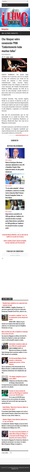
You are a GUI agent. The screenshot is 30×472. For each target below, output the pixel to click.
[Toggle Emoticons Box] (3, 258)
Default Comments (15, 253)
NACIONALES (6, 54)
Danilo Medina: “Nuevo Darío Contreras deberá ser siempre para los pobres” (15, 408)
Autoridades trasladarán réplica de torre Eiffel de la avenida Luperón (18, 345)
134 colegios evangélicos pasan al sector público (17, 378)
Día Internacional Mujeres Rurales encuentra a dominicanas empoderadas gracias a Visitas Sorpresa (17, 361)
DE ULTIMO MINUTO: (10, 33)
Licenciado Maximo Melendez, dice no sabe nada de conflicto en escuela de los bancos (15, 236)
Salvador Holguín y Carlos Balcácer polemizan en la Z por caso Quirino (15, 420)
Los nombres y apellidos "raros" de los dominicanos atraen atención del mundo (18, 317)
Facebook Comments (15, 255)
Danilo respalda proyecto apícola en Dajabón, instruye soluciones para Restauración (15, 242)
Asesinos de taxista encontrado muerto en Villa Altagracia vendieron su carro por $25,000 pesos (18, 393)
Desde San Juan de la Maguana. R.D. (20, 468)
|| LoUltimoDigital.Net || (13, 467)
